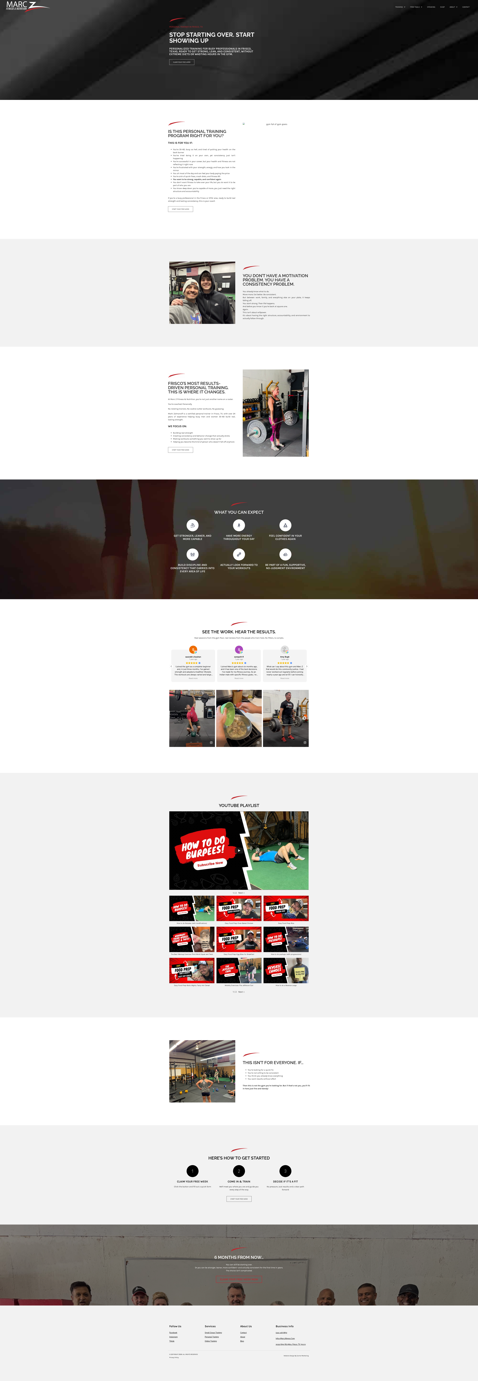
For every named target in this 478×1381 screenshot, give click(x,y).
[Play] (239, 851)
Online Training (211, 1341)
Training (399, 7)
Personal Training (212, 1337)
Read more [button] (193, 678)
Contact (466, 7)
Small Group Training (213, 1333)
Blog (242, 1341)
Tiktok (171, 1341)
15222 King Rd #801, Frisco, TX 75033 (291, 1344)
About (452, 7)
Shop (442, 7)
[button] (307, 666)
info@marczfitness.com (285, 1339)
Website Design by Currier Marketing (296, 1356)
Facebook (173, 1333)
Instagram (173, 1337)
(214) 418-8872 (281, 1333)
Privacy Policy (174, 1357)
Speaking (431, 7)
